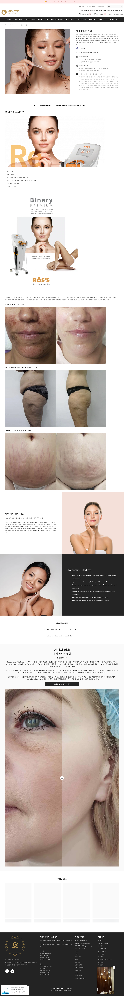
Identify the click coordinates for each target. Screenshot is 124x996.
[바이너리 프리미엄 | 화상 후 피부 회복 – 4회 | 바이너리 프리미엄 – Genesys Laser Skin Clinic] (7, 971)
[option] (37, 61)
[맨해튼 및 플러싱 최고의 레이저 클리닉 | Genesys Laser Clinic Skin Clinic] (11, 12)
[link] (62, 684)
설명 (33, 105)
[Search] (115, 6)
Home (6, 25)
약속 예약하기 (45, 105)
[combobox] (113, 6)
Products (12, 25)
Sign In (110, 14)
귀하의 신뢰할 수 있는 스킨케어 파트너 (71, 105)
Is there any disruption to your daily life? (59, 636)
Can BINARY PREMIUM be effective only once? (60, 630)
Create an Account (118, 14)
